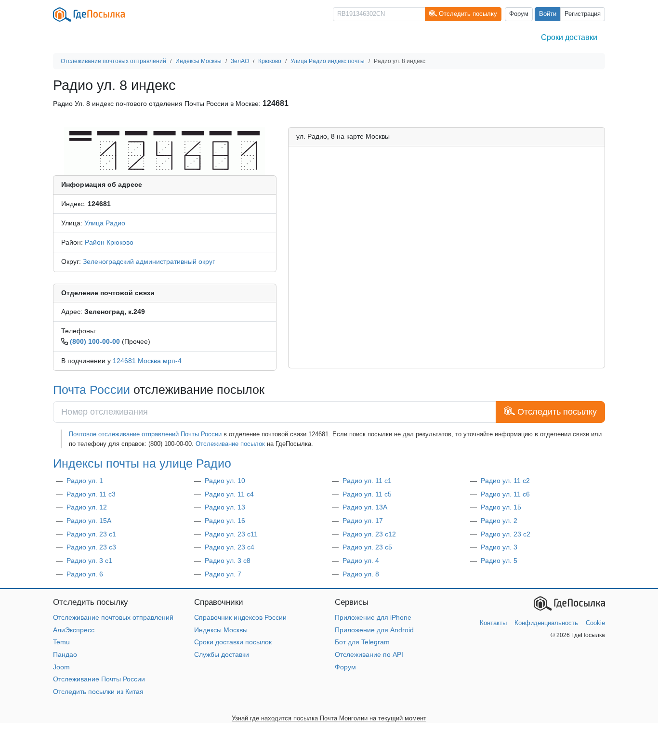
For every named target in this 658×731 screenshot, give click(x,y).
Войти (547, 14)
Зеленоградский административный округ (149, 261)
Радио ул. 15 (501, 507)
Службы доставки (221, 654)
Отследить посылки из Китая (98, 691)
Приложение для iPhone (373, 617)
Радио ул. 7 (223, 574)
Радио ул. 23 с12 (369, 534)
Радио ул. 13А (364, 507)
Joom (61, 667)
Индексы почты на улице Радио (142, 463)
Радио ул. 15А (88, 520)
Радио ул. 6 (84, 574)
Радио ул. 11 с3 (91, 494)
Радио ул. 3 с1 (89, 560)
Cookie (595, 623)
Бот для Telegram (362, 642)
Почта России (91, 389)
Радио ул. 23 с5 (367, 547)
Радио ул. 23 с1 (91, 534)
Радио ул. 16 (225, 520)
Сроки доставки (569, 37)
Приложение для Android (374, 630)
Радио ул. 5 (499, 560)
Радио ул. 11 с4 (229, 494)
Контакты (493, 623)
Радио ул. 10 (225, 480)
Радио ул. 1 (84, 480)
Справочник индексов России (240, 617)
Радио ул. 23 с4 (229, 547)
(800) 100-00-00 (95, 341)
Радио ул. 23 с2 (505, 534)
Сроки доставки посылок (233, 642)
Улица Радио (104, 223)
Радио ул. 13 (225, 507)
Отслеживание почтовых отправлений (113, 617)
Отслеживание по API (369, 654)
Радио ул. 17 (362, 520)
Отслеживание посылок (230, 443)
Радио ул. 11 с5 (367, 494)
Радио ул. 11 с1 (367, 480)
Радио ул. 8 (360, 574)
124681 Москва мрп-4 (147, 361)
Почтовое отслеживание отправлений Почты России (145, 434)
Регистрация (583, 14)
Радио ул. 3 (499, 547)
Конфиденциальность (546, 623)
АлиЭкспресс (73, 630)
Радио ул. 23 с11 (231, 534)
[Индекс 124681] (164, 151)
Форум (518, 14)
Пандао (65, 654)
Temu (61, 642)
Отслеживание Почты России (99, 679)
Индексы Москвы (221, 630)
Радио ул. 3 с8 (227, 560)
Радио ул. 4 (360, 560)
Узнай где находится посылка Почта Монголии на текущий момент (329, 718)
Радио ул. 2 (499, 520)
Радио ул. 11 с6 (505, 494)
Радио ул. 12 (86, 507)
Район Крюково (109, 242)
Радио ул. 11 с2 (505, 480)
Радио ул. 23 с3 (91, 547)
